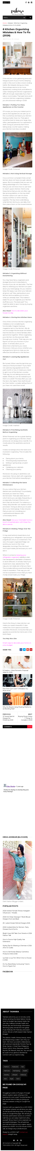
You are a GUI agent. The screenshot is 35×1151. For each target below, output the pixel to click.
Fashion (6, 1066)
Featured (15, 1066)
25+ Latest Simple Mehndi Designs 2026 (16, 923)
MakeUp (23, 1074)
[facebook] (25, 2)
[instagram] (31, 2)
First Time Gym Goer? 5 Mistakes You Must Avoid (15, 689)
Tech (17, 1078)
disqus (30, 726)
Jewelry (6, 1074)
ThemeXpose (17, 1148)
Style (11, 1078)
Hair (22, 1066)
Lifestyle (10, 23)
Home (5, 23)
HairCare (7, 1070)
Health (25, 1070)
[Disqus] (17, 754)
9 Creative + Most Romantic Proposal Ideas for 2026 (15, 671)
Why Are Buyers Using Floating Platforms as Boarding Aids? (17, 708)
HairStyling (16, 1070)
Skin (5, 1078)
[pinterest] (28, 2)
